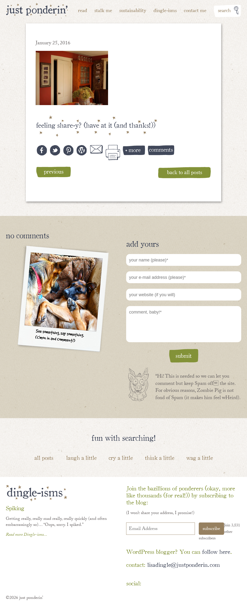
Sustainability (132, 10)
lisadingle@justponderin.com (183, 564)
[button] (72, 78)
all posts (43, 457)
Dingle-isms (165, 10)
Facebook (150, 584)
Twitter (178, 584)
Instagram (192, 584)
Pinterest (164, 584)
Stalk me (103, 10)
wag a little (199, 457)
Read (82, 10)
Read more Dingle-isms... (26, 535)
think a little (159, 457)
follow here (216, 551)
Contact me (195, 10)
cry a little (121, 457)
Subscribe (211, 529)
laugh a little (81, 457)
